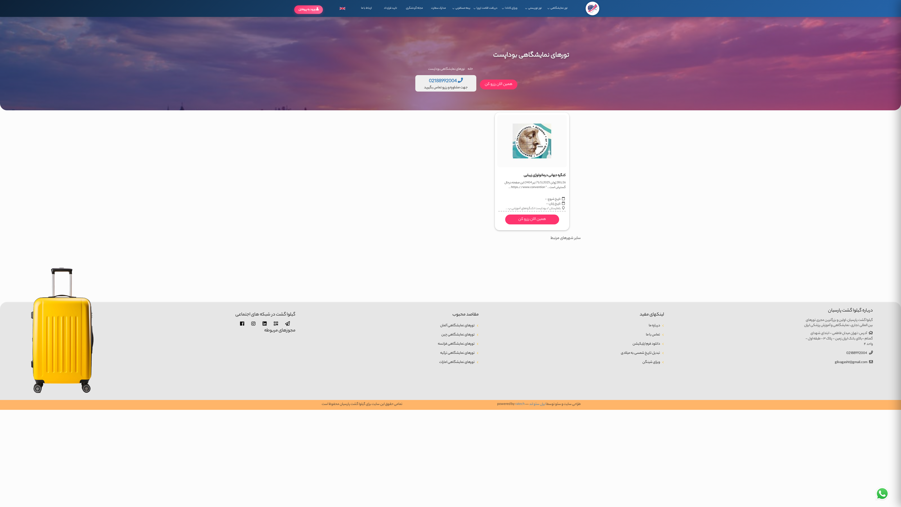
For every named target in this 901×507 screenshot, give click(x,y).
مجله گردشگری (414, 8)
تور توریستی (535, 8)
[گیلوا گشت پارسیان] (592, 8)
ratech (520, 404)
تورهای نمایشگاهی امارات (457, 362)
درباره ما (654, 326)
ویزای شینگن (651, 362)
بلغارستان (555, 208)
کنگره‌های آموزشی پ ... (520, 208)
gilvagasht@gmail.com (851, 362)
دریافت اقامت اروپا (487, 8)
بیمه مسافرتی (462, 8)
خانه (470, 69)
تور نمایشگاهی (559, 8)
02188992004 (856, 353)
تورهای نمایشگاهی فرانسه (456, 344)
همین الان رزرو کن (498, 84)
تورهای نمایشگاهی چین (458, 335)
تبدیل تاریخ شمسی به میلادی (640, 353)
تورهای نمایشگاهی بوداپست (446, 69)
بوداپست (540, 208)
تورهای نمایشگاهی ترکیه (457, 353)
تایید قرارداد (390, 8)
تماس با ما (653, 335)
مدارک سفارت (438, 8)
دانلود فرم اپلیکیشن (646, 344)
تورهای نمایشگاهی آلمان (457, 326)
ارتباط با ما (366, 8)
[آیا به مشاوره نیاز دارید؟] (882, 494)
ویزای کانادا (511, 8)
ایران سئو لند (537, 404)
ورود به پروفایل (307, 9)
